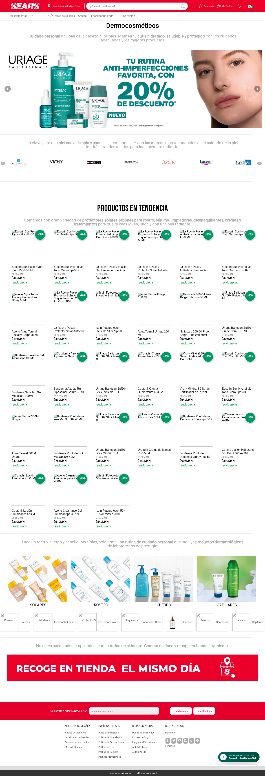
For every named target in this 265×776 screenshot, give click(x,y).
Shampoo (222, 622)
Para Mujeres (181, 711)
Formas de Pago (140, 737)
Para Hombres (204, 711)
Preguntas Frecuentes (143, 742)
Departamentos (18, 15)
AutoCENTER (139, 752)
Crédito (82, 15)
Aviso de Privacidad (108, 732)
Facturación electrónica (77, 742)
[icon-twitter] (173, 741)
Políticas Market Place (109, 756)
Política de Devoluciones (111, 742)
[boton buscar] (183, 6)
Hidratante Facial (64, 622)
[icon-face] (167, 741)
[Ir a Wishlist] (240, 6)
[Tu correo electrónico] (128, 711)
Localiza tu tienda (102, 16)
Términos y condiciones (120, 773)
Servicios (129, 16)
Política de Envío (106, 747)
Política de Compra (108, 752)
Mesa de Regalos (65, 15)
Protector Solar (107, 622)
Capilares (257, 622)
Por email (170, 745)
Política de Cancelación (110, 737)
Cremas (25, 622)
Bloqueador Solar (151, 622)
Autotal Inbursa (140, 747)
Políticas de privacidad (146, 773)
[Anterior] (8, 89)
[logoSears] (25, 6)
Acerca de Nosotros (75, 732)
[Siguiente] (257, 89)
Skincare (187, 622)
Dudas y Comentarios (143, 732)
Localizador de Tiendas (77, 737)
